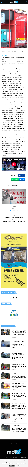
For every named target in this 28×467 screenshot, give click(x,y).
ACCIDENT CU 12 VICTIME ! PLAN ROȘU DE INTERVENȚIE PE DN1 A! (18, 366)
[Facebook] (11, 443)
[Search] (26, 2)
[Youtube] (14, 443)
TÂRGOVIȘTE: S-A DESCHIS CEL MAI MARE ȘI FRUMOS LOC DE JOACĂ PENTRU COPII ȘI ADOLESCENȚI (18, 396)
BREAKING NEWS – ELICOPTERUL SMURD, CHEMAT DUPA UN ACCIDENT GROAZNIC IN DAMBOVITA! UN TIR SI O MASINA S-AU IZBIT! (18, 428)
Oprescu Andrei (8, 61)
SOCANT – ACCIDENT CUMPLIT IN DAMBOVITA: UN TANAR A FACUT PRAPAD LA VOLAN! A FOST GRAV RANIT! (18, 375)
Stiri (9, 51)
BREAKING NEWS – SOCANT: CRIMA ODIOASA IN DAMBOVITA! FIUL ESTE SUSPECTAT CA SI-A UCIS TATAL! (18, 344)
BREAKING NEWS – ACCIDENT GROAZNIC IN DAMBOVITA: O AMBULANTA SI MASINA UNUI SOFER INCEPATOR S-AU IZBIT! (18, 333)
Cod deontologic (22, 457)
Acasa (3, 51)
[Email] (17, 443)
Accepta (11, 465)
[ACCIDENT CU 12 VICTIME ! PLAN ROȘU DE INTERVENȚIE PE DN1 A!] (5, 367)
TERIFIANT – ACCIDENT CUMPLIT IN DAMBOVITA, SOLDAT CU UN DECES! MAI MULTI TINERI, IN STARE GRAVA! (18, 356)
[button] (3, 199)
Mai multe (18, 465)
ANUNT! (14, 206)
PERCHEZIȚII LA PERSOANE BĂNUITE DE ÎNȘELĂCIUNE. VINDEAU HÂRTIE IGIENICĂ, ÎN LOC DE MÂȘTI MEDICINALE (18, 406)
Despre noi (5, 457)
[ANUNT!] (14, 196)
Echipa (10, 457)
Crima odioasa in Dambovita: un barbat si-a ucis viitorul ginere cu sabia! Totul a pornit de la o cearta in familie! (18, 417)
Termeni (15, 457)
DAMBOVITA (15, 51)
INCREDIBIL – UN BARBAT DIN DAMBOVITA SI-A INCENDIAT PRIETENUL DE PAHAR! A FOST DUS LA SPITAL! (19, 385)
